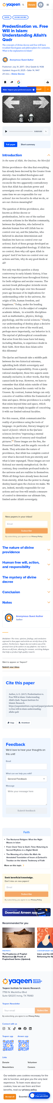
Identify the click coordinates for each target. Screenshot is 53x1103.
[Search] (23, 5)
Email (8, 761)
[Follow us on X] (9, 1028)
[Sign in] (41, 5)
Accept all (9, 1096)
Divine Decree (20, 17)
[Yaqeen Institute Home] (11, 4)
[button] (39, 89)
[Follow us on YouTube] (19, 1028)
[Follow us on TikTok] (14, 1028)
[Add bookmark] (5, 82)
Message (10, 785)
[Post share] (12, 82)
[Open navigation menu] (48, 5)
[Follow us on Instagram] (3, 1028)
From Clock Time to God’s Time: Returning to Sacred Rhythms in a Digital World (27, 848)
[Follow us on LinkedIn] (30, 1028)
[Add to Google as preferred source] (18, 82)
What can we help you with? (19, 773)
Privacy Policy (37, 536)
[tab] (10, 144)
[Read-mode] (48, 82)
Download (25, 722)
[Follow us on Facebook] (25, 1028)
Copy (12, 722)
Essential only (25, 1096)
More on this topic (12, 865)
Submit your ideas (10, 666)
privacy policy (29, 1089)
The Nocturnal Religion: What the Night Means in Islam (24, 841)
